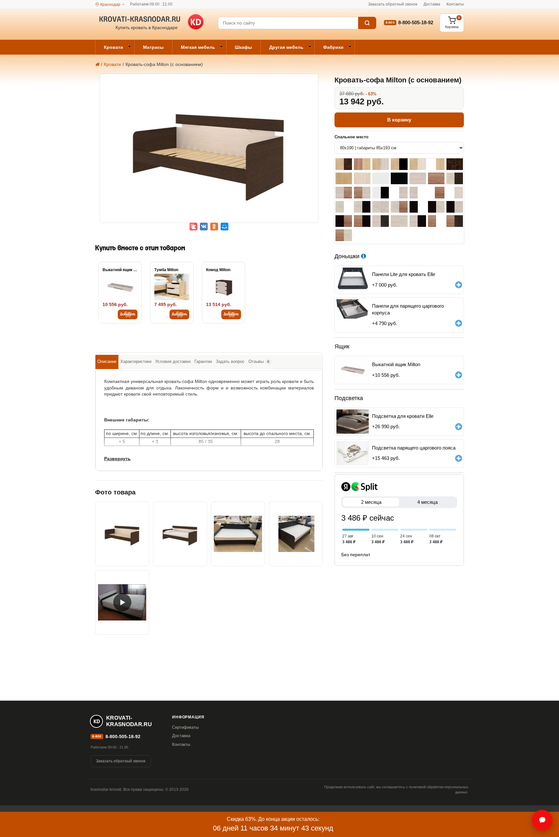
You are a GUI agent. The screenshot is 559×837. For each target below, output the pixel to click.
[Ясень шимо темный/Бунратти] (362, 164)
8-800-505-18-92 (415, 22)
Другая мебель (286, 47)
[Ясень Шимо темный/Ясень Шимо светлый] (362, 192)
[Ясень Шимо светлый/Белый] (418, 192)
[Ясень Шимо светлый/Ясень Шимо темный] (343, 192)
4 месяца (427, 502)
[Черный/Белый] (418, 207)
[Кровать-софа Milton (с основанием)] (122, 602)
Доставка (431, 4)
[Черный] (399, 178)
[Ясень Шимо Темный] (436, 178)
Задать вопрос (230, 361)
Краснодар (110, 4)
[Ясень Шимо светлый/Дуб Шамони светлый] (399, 221)
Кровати (113, 47)
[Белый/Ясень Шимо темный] (436, 192)
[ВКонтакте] (204, 226)
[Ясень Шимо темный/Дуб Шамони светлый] (343, 235)
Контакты (455, 4)
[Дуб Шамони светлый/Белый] (343, 207)
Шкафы (243, 47)
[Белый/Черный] (380, 192)
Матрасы (153, 47)
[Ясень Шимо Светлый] (418, 178)
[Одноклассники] (214, 226)
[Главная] (97, 64)
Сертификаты (185, 727)
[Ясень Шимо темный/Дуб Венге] (454, 221)
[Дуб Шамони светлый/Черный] (362, 207)
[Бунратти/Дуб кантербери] (343, 164)
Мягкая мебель (198, 47)
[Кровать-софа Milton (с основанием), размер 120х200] (238, 534)
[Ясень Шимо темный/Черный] (362, 221)
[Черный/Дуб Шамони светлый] (436, 207)
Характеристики (135, 361)
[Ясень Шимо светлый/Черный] (418, 221)
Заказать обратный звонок (392, 4)
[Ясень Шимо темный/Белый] (436, 221)
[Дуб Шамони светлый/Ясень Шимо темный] (399, 207)
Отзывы (258, 361)
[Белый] (380, 178)
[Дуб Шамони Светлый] (362, 178)
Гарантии (203, 361)
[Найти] (367, 23)
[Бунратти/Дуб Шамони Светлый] (418, 164)
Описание (106, 361)
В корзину (399, 119)
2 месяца (371, 502)
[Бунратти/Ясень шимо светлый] (380, 164)
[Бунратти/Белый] (436, 164)
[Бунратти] (343, 178)
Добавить (127, 314)
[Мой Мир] (224, 226)
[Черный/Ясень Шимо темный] (343, 221)
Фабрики (333, 47)
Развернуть (117, 458)
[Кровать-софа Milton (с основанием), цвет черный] (296, 534)
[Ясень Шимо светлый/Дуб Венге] (380, 221)
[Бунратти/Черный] (399, 164)
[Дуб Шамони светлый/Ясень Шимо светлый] (380, 207)
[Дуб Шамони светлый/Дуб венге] (454, 178)
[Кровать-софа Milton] (209, 152)
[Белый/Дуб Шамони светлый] (454, 192)
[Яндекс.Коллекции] (193, 226)
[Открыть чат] (542, 820)
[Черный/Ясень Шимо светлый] (454, 207)
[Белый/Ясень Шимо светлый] (399, 192)
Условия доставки (173, 361)
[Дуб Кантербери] (454, 164)
